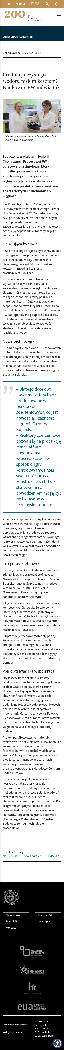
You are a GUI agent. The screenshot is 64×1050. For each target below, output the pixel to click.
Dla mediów (13, 915)
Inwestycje (44, 921)
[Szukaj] (47, 4)
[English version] (8, 4)
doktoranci (33, 856)
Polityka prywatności (14, 1032)
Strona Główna (10, 37)
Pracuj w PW (45, 915)
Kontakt (11, 928)
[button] (32, 116)
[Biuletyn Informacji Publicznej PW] (20, 4)
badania (53, 856)
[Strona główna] (22, 17)
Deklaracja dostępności (15, 1025)
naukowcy (10, 856)
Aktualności (26, 37)
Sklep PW (11, 921)
